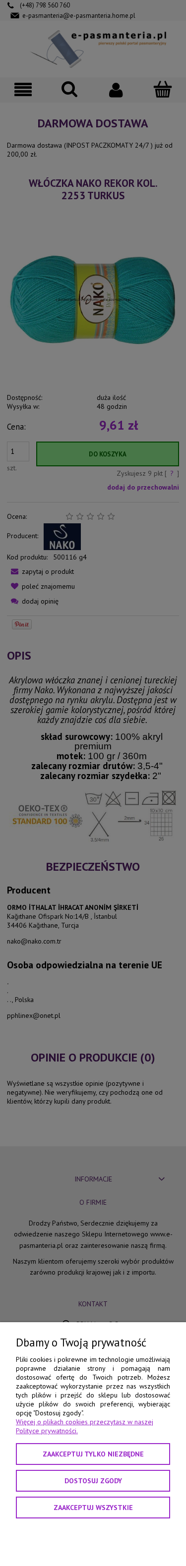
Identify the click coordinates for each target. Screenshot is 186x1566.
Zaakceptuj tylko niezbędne (93, 1454)
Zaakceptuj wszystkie (93, 1507)
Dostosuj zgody (93, 1480)
